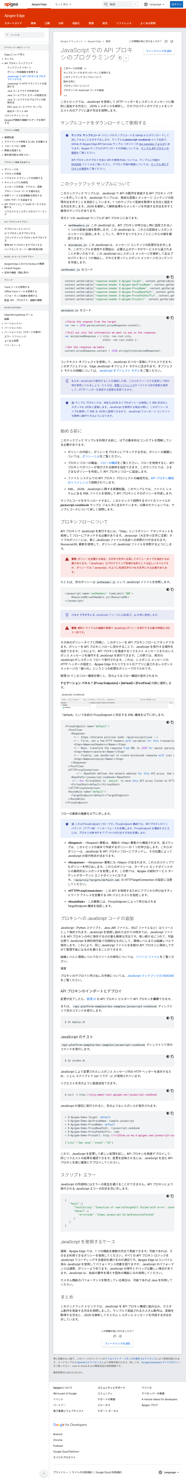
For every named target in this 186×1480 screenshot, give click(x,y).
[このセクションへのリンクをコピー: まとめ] (77, 1297)
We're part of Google (65, 1393)
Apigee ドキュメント (71, 41)
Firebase (58, 1445)
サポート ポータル (108, 1411)
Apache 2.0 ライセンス (89, 1362)
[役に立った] (166, 41)
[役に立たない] (171, 41)
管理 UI (91, 999)
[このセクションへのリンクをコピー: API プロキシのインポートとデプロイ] (125, 991)
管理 (91, 23)
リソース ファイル (148, 957)
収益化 (76, 23)
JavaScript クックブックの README (150, 976)
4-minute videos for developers (159, 1399)
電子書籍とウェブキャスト (68, 1411)
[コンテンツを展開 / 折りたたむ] (85, 68)
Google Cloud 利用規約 (109, 1472)
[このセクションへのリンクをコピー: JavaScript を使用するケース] (118, 1242)
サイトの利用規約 (82, 1472)
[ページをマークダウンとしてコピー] (120, 58)
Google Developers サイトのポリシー (161, 1362)
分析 (61, 23)
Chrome (57, 1440)
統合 (105, 23)
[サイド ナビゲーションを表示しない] (43, 1473)
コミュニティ (105, 1393)
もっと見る (61, 4)
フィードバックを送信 (158, 51)
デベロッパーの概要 (153, 1393)
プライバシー (60, 1472)
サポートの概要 (106, 1399)
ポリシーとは (91, 456)
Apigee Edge (39, 4)
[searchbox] (24, 35)
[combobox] (120, 4)
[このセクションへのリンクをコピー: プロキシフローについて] (111, 522)
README (76, 164)
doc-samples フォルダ (152, 144)
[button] (24, 59)
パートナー (59, 1405)
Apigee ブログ (150, 1405)
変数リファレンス (124, 385)
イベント (58, 1399)
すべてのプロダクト (64, 1457)
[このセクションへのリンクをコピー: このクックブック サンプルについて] (134, 184)
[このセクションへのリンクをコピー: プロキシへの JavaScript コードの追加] (137, 919)
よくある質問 (147, 23)
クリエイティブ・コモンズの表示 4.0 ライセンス (130, 1358)
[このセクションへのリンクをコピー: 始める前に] (85, 431)
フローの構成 (108, 463)
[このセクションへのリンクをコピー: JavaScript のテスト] (96, 1037)
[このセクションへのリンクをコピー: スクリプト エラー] (99, 1175)
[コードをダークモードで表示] (168, 277)
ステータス (104, 1405)
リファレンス (124, 23)
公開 (47, 23)
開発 (33, 23)
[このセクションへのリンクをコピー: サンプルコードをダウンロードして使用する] (150, 123)
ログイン (176, 4)
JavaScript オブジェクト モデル (119, 370)
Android (57, 1434)
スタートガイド (13, 23)
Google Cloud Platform (66, 1451)
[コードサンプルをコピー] (172, 277)
